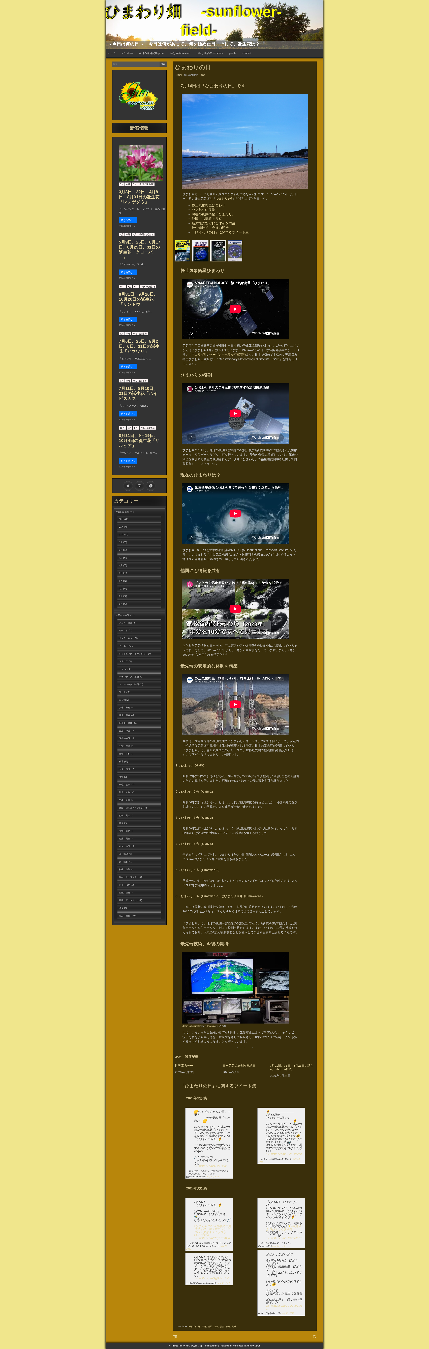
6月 (128, 234)
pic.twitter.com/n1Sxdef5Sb (284, 1238)
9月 (136, 286)
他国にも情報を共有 (207, 219)
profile (232, 53)
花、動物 (123, 854)
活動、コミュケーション (131, 807)
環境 (121, 823)
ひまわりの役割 (203, 210)
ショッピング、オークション (133, 653)
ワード (122, 692)
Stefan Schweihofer (191, 1026)
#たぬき (281, 1229)
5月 (122, 234)
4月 (128, 184)
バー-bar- (127, 53)
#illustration (201, 1235)
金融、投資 (124, 892)
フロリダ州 (199, 354)
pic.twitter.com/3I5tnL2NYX (284, 1154)
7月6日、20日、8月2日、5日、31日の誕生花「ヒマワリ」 (139, 346)
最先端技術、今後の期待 (210, 228)
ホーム (112, 53)
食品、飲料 (124, 915)
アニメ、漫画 (125, 622)
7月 (122, 333)
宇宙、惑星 (207, 1326)
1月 (120, 542)
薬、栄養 (123, 861)
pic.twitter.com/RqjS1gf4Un (212, 1238)
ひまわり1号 (224, 198)
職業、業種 (124, 838)
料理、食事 (124, 784)
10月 (122, 286)
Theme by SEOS (252, 1345)
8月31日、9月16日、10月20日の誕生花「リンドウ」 (138, 299)
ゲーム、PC (125, 646)
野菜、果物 (124, 885)
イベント (123, 630)
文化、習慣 (124, 769)
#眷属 (294, 1226)
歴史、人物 (124, 792)
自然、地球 (231, 1326)
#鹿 (289, 1229)
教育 (121, 761)
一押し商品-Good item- (209, 53)
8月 (135, 184)
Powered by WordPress (232, 1345)
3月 (122, 184)
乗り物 (122, 700)
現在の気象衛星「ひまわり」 (213, 214)
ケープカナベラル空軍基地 (228, 354)
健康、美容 (124, 715)
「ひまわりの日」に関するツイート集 (220, 232)
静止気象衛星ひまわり (208, 205)
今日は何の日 (194, 1326)
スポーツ (123, 661)
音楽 (121, 908)
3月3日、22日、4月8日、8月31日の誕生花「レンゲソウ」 (139, 196)
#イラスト (219, 1232)
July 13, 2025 (223, 1283)
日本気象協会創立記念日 (239, 1065)
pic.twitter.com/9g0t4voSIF (211, 1278)
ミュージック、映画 (129, 684)
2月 (120, 550)
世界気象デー (184, 1065)
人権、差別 (124, 707)
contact (246, 53)
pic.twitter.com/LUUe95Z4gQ (284, 1307)
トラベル (123, 669)
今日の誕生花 (146, 184)
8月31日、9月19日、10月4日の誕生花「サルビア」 (139, 440)
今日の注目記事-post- (151, 53)
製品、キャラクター (129, 877)
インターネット (126, 638)
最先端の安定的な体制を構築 (213, 223)
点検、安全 (124, 815)
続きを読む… (128, 220)
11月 (121, 527)
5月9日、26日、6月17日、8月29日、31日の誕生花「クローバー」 (139, 249)
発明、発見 (124, 831)
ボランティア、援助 (129, 676)
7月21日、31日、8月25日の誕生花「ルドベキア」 (292, 1067)
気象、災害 (219, 1326)
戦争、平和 (124, 754)
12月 (121, 534)
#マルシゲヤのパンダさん (211, 1230)
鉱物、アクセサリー (129, 900)
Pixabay (211, 1026)
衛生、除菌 (124, 869)
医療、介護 (124, 730)
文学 (121, 777)
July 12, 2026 (212, 1176)
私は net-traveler (180, 53)
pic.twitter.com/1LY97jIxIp (211, 1166)
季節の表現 (124, 738)
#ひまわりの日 (203, 1226)
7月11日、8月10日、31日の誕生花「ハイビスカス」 (138, 393)
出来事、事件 (125, 723)
